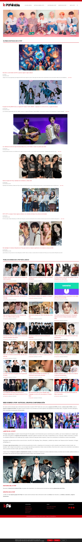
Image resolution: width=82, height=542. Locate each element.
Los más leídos (28, 5)
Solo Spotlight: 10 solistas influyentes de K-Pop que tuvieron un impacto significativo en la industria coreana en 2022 (28, 247)
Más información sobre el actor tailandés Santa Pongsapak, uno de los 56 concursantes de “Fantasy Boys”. (40, 394)
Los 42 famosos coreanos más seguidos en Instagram (40, 296)
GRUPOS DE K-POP (9, 492)
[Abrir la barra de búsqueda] (77, 5)
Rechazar (57, 540)
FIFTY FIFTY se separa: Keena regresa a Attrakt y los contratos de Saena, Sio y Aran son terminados (25, 214)
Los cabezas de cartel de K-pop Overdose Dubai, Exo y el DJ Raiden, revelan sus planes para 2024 (24, 146)
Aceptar (50, 540)
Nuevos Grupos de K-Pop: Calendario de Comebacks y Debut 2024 (17, 180)
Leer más (70, 77)
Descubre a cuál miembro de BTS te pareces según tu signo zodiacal (18, 72)
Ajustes (63, 540)
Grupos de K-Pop (62, 5)
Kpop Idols (31, 298)
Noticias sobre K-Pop (39, 5)
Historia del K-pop (52, 5)
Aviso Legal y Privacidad (51, 506)
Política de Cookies (50, 508)
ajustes (43, 540)
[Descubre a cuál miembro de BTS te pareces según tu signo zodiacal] (40, 57)
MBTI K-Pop (72, 5)
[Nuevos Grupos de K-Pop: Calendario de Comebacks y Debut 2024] (40, 166)
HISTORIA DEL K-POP (9, 485)
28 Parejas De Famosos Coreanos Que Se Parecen (65, 354)
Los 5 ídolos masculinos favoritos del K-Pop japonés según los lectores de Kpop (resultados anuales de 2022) (65, 317)
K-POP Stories (28, 511)
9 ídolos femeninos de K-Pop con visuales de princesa (40, 354)
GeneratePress (53, 516)
